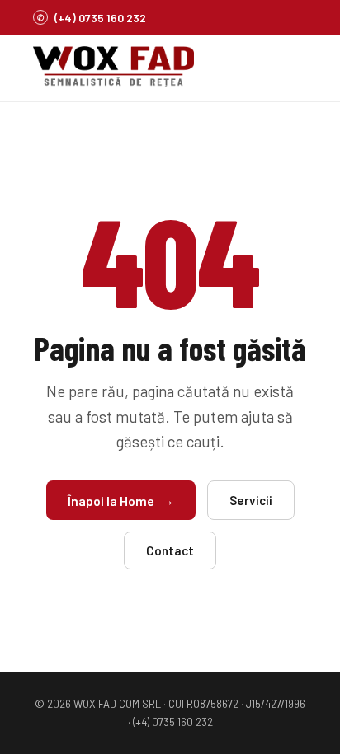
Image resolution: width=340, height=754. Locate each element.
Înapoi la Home (121, 500)
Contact (170, 550)
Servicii (250, 500)
